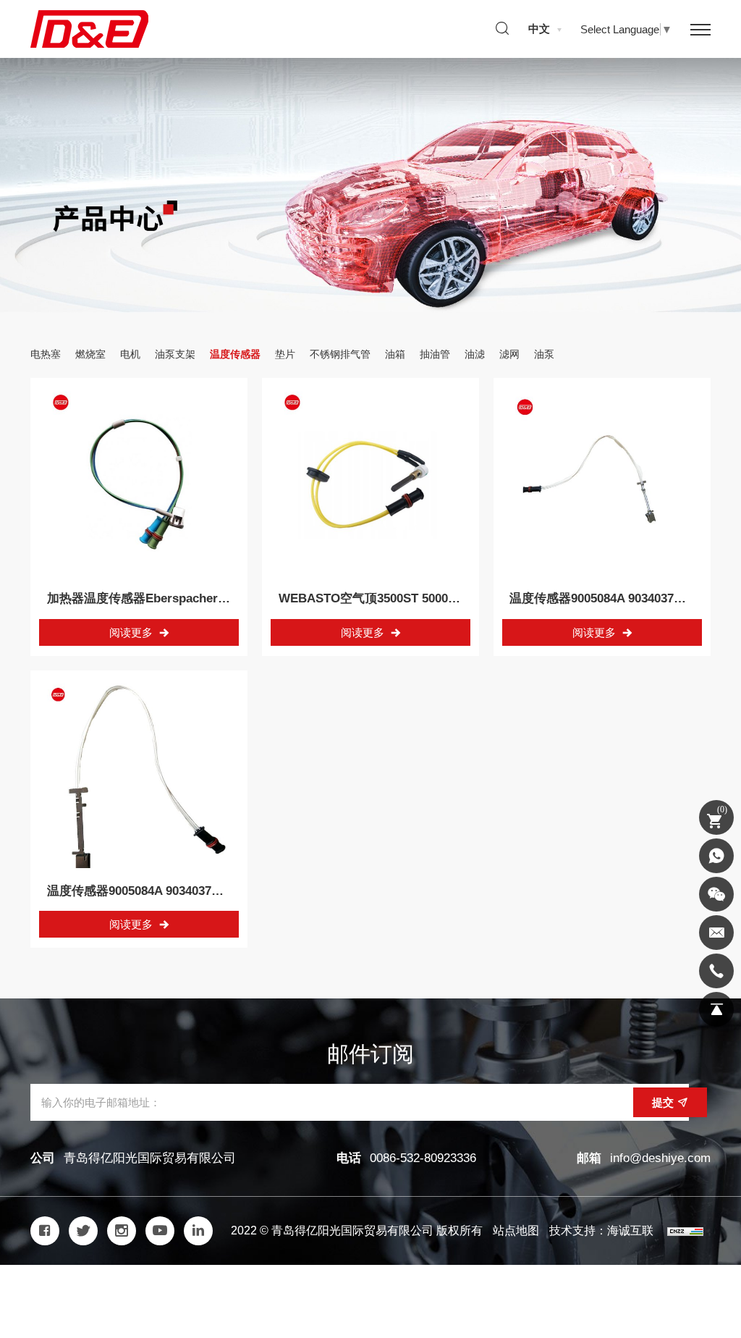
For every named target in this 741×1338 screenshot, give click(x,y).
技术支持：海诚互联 (601, 1230)
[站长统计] (685, 1230)
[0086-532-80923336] (716, 971)
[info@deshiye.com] (716, 932)
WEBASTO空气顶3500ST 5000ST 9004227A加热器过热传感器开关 (461, 598)
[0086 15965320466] (716, 855)
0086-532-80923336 (423, 1158)
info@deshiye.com (660, 1158)
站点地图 (516, 1230)
